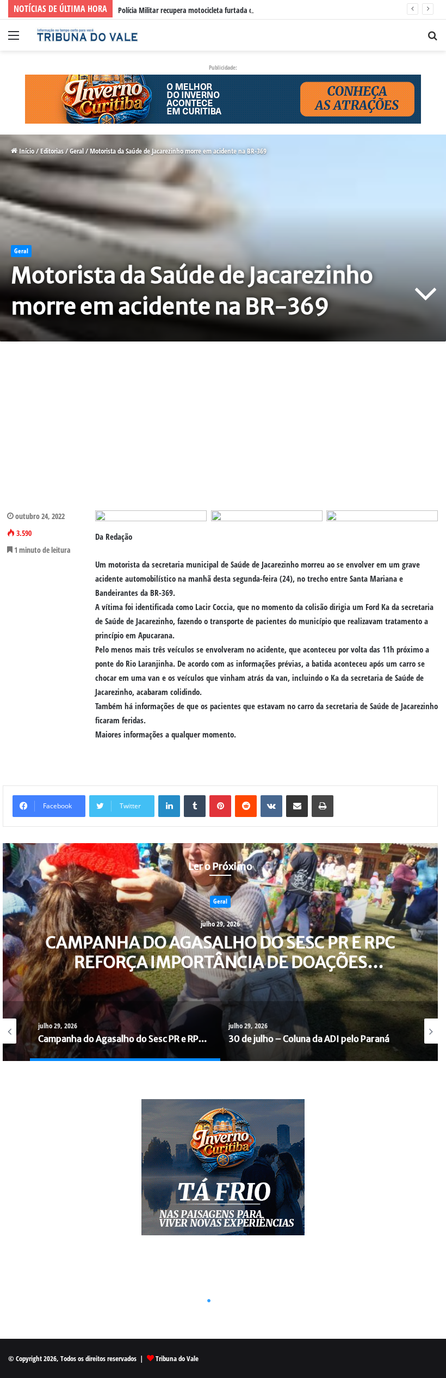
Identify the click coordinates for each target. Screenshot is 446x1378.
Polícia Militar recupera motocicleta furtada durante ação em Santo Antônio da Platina (247, 10)
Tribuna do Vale (177, 1358)
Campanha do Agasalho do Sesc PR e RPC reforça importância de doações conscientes (220, 962)
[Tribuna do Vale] (87, 35)
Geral (77, 151)
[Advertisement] (223, 426)
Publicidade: (223, 67)
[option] (220, 952)
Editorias (52, 151)
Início (25, 151)
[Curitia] (223, 98)
